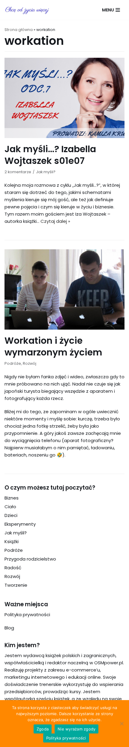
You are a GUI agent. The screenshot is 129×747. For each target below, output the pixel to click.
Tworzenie (15, 585)
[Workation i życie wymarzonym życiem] (64, 328)
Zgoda (43, 729)
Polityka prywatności (27, 614)
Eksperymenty (20, 524)
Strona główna (18, 29)
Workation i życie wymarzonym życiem (53, 346)
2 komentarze (17, 171)
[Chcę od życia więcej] (27, 10)
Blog (9, 628)
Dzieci (10, 515)
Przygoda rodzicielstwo (30, 559)
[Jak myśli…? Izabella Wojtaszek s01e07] (64, 136)
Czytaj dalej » (55, 221)
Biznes (11, 498)
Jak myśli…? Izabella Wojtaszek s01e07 (50, 155)
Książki (11, 541)
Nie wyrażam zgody (76, 729)
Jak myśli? (46, 171)
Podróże (12, 363)
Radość (12, 567)
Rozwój (29, 363)
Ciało (10, 506)
